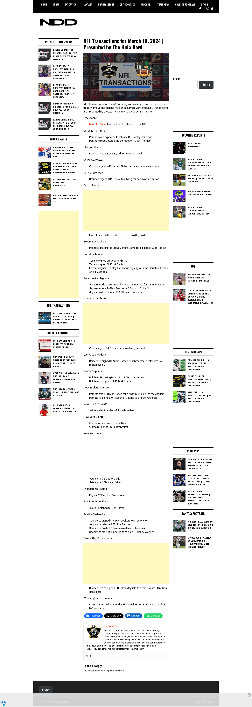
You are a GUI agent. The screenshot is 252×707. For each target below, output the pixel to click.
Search (176, 79)
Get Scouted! (127, 4)
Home (44, 4)
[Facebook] (90, 656)
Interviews (71, 4)
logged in (100, 671)
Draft (56, 4)
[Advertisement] (126, 210)
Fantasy (87, 4)
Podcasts (146, 4)
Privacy (45, 690)
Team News (163, 4)
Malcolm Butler (98, 124)
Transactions (106, 4)
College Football (185, 4)
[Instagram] (86, 656)
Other (204, 4)
